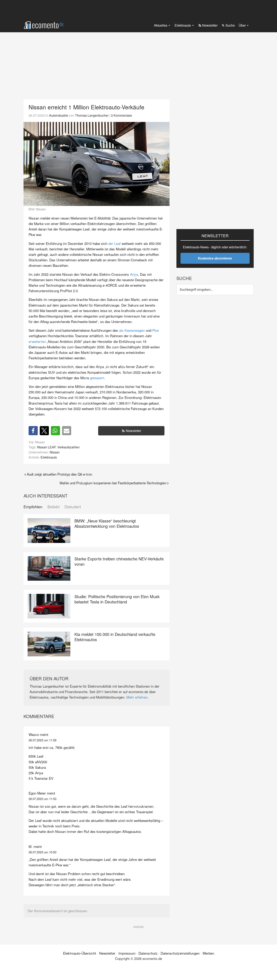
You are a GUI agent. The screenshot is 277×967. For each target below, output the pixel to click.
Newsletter (133, 430)
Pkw (155, 330)
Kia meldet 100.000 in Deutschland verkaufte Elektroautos (114, 636)
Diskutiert (72, 506)
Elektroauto (49, 457)
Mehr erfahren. (137, 697)
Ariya (134, 274)
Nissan (55, 452)
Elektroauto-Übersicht (79, 953)
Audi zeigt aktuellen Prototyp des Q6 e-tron (59, 474)
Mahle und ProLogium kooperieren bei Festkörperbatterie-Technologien (113, 482)
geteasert (97, 377)
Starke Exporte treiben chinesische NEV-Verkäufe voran (119, 561)
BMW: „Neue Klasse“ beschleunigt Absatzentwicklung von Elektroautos (106, 523)
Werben (208, 953)
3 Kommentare (121, 115)
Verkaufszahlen (68, 447)
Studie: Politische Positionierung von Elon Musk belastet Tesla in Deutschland (117, 599)
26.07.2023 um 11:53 (42, 799)
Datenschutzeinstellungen (180, 953)
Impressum (126, 953)
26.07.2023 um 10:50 (42, 852)
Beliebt (53, 506)
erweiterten (37, 341)
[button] (33, 430)
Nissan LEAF (46, 447)
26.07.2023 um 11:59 (42, 740)
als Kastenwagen (132, 330)
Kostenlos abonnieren (215, 258)
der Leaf (114, 243)
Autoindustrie (58, 115)
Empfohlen (33, 506)
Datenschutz (148, 953)
